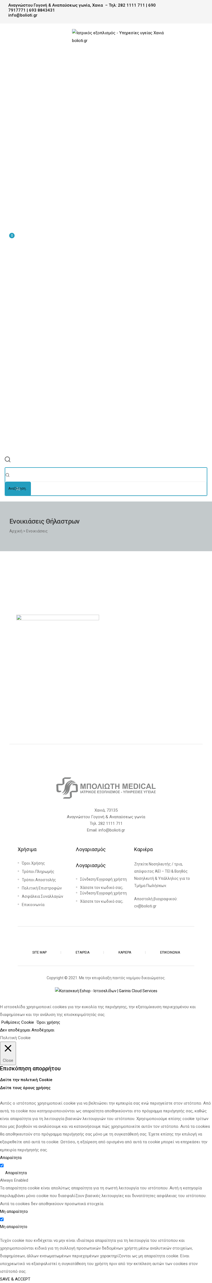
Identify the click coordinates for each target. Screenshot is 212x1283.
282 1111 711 (131, 5)
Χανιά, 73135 (106, 810)
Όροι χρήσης (48, 1022)
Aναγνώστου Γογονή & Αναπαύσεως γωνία (106, 816)
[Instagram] (112, 940)
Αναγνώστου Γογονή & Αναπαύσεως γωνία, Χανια (55, 5)
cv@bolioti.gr (145, 906)
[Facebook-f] (100, 940)
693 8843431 (42, 10)
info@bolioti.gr (112, 830)
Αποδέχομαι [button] (42, 1030)
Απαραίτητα (16, 1173)
